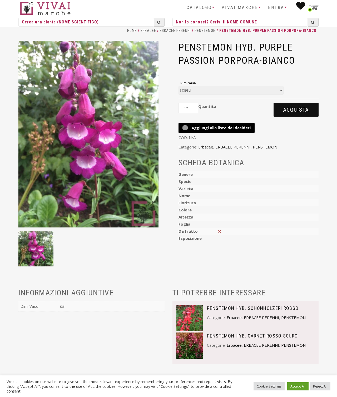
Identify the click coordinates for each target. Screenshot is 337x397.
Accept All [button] (297, 386)
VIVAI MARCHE (240, 7)
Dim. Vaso (188, 82)
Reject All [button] (320, 386)
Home (132, 30)
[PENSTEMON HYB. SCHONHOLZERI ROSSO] (189, 317)
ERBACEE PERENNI (175, 30)
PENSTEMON (205, 30)
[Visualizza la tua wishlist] (301, 7)
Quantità (207, 106)
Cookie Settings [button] (269, 386)
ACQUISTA (296, 110)
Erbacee (148, 30)
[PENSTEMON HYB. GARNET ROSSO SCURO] (189, 345)
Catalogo (199, 7)
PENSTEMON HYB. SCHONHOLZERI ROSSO (253, 308)
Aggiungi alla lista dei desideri (220, 127)
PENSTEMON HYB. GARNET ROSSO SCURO (252, 336)
